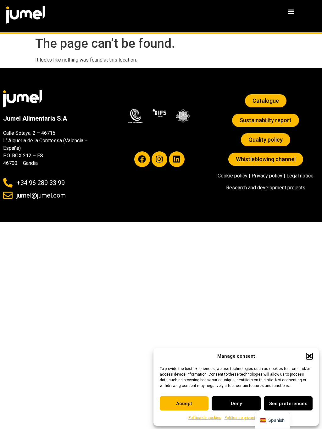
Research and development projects (265, 188)
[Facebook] (142, 159)
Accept (184, 403)
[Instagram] (159, 159)
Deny (236, 403)
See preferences (288, 403)
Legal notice (300, 176)
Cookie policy (232, 176)
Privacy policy (267, 176)
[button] (309, 356)
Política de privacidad (243, 417)
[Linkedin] (177, 159)
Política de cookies (204, 417)
